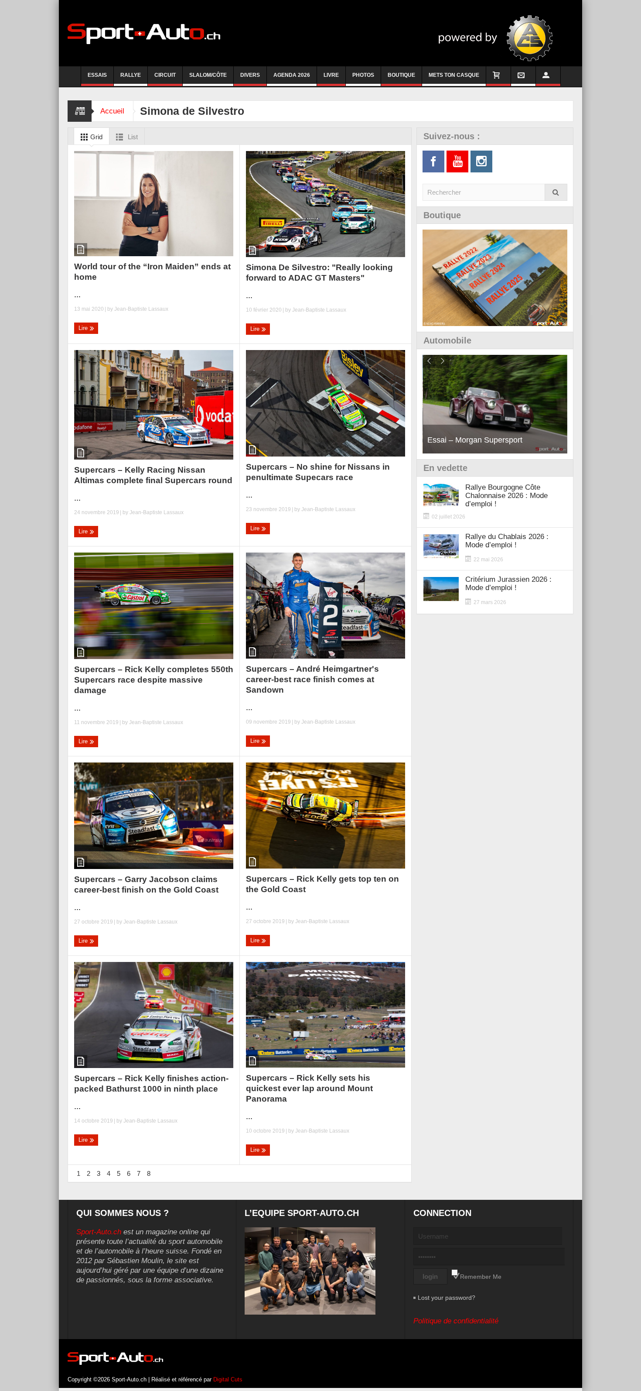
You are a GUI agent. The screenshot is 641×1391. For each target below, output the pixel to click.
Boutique (401, 75)
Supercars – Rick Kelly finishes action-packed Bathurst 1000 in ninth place (151, 1083)
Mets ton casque (454, 75)
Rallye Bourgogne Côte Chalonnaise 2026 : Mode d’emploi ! (506, 495)
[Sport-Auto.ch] (144, 33)
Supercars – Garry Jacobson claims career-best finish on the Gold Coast (146, 884)
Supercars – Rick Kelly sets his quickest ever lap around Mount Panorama (309, 1088)
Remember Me (480, 1276)
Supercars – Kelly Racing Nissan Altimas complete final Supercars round (153, 475)
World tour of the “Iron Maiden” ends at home (152, 272)
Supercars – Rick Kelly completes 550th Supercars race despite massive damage (153, 680)
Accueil (112, 111)
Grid (95, 137)
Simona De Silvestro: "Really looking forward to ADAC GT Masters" (319, 272)
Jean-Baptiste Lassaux (141, 309)
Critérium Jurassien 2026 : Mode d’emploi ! (508, 583)
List (132, 137)
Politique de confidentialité (455, 1321)
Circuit (165, 75)
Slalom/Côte (208, 75)
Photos (363, 75)
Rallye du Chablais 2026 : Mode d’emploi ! (507, 540)
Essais (97, 75)
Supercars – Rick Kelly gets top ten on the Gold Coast (322, 884)
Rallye (130, 75)
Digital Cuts (227, 1379)
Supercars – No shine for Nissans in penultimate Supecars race (318, 472)
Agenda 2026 (291, 75)
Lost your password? (446, 1297)
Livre (331, 75)
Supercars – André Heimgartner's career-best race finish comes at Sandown (312, 679)
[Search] (556, 192)
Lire (83, 328)
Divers (250, 75)
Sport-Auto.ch (98, 1232)
